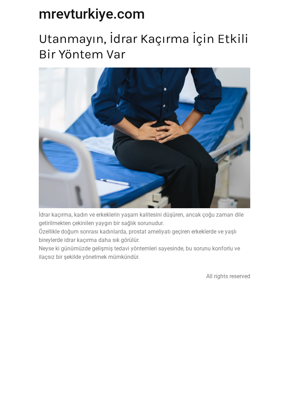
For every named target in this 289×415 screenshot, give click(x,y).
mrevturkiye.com (92, 14)
